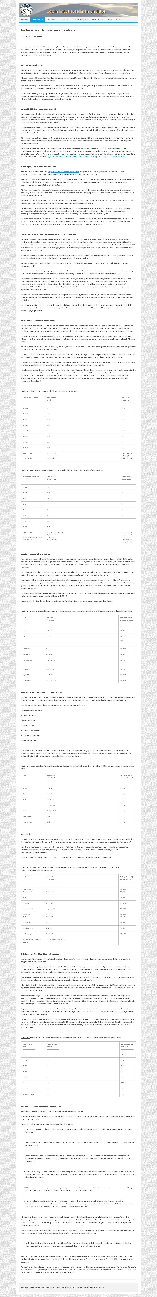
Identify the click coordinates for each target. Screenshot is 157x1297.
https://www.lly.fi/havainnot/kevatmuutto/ (63, 172)
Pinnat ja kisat (113, 19)
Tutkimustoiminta (79, 19)
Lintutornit (96, 19)
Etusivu (24, 19)
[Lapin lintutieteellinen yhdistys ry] (78, 16)
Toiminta (63, 19)
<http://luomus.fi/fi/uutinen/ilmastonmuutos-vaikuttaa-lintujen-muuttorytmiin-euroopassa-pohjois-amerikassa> (85, 157)
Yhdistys (50, 19)
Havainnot (37, 19)
